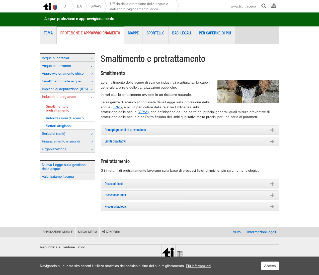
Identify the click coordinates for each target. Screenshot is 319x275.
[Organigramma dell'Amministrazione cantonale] (274, 6)
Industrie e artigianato (59, 97)
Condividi (112, 232)
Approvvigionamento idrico (63, 73)
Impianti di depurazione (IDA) (65, 89)
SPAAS (95, 6)
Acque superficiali (56, 58)
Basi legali (181, 33)
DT (66, 6)
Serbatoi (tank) (53, 134)
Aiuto (237, 232)
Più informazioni (198, 266)
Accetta (270, 266)
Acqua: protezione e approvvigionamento (79, 18)
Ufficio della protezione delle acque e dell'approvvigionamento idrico (139, 6)
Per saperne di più (215, 33)
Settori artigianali (59, 126)
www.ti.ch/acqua (243, 6)
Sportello (155, 33)
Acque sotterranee (56, 66)
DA (79, 6)
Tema (48, 33)
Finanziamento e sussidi (61, 141)
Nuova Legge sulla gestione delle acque (64, 167)
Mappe (133, 33)
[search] (264, 6)
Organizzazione (54, 149)
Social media (87, 232)
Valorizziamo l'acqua (58, 176)
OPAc (143, 112)
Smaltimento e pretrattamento (57, 108)
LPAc (117, 107)
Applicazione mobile (58, 232)
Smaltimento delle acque (61, 81)
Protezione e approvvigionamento (90, 33)
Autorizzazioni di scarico (65, 118)
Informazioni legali (261, 232)
